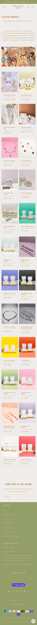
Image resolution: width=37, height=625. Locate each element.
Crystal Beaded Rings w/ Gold (9, 128)
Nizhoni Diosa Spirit (11, 618)
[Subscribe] (31, 497)
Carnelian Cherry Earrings (10, 95)
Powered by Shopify (21, 618)
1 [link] (7, 473)
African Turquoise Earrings (27, 226)
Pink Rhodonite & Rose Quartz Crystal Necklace (9, 426)
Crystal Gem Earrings (26, 127)
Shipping (6, 519)
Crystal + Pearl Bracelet (26, 193)
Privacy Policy (7, 527)
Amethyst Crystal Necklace (25, 260)
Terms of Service (8, 514)
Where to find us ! (8, 532)
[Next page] (29, 473)
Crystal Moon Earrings (26, 95)
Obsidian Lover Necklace (9, 326)
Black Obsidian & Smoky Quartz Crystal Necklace (27, 327)
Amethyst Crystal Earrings (10, 293)
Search (5, 510)
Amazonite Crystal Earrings (8, 260)
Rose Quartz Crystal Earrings (25, 393)
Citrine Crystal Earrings (9, 360)
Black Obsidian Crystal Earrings (26, 294)
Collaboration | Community (11, 536)
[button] (4, 7)
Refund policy (7, 523)
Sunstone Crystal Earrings (10, 459)
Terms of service (19, 621)
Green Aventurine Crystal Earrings (9, 393)
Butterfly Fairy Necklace (9, 160)
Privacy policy (9, 621)
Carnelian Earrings (25, 360)
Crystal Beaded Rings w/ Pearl (9, 227)
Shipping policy (29, 621)
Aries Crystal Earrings (26, 459)
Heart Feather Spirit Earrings (8, 193)
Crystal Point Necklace (26, 160)
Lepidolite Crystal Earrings (25, 426)
